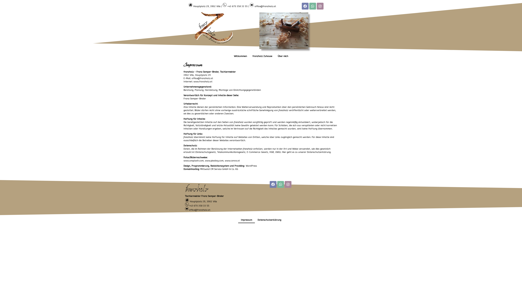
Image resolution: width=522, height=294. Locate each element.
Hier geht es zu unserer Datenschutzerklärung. (306, 152)
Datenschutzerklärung (269, 220)
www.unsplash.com (194, 160)
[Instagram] (320, 6)
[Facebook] (305, 6)
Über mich (283, 56)
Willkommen (240, 56)
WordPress (251, 166)
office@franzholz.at (265, 6)
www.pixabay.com (214, 160)
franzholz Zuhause (262, 56)
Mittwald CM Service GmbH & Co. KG (219, 169)
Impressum (246, 220)
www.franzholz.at (202, 81)
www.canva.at (232, 160)
